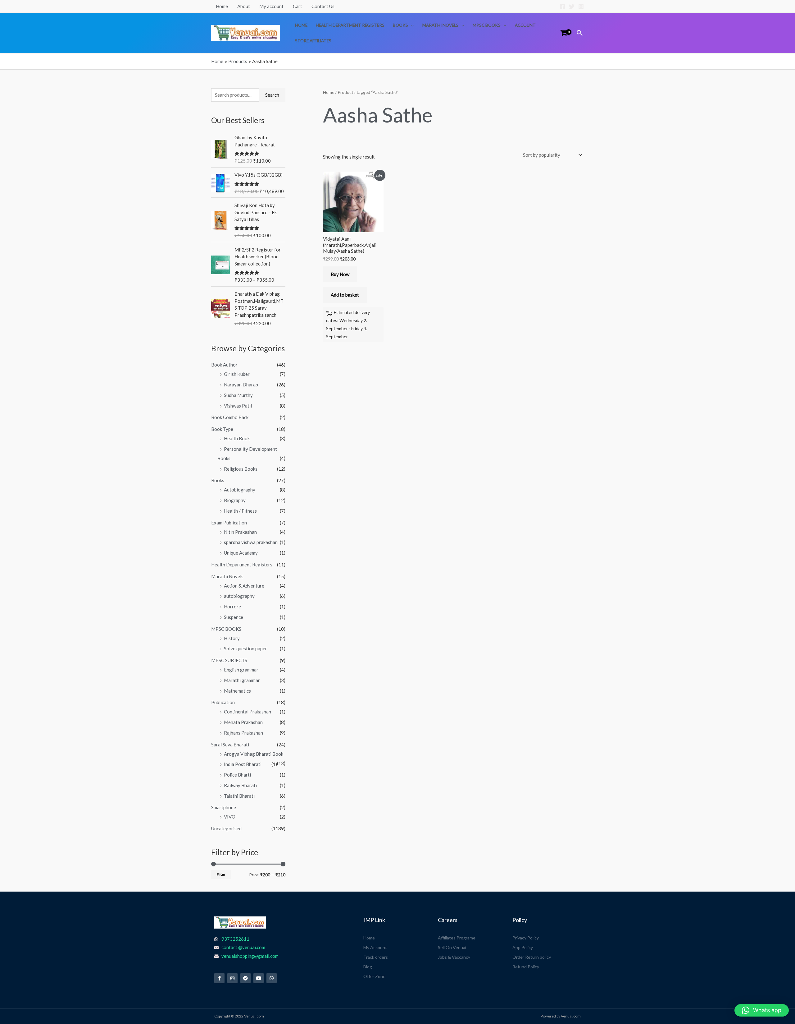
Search (272, 95)
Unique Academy (241, 553)
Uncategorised (226, 828)
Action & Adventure (244, 585)
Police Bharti (237, 774)
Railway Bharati (240, 785)
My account (271, 6)
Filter (221, 874)
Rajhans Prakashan (243, 733)
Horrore (232, 606)
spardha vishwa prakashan (251, 542)
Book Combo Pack (229, 417)
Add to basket (345, 295)
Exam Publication (229, 522)
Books (400, 25)
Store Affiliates (313, 40)
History (232, 638)
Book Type (222, 429)
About (243, 6)
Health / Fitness (240, 511)
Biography (235, 500)
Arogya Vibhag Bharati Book (253, 754)
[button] (580, 33)
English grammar (241, 669)
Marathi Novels (440, 25)
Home (222, 6)
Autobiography (239, 489)
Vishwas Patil (238, 405)
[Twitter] (572, 6)
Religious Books (240, 469)
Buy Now (340, 274)
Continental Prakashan (247, 711)
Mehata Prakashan (243, 722)
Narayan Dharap (241, 384)
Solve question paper (245, 648)
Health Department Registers (350, 25)
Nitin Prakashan (240, 532)
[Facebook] (562, 6)
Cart (297, 6)
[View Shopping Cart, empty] (564, 32)
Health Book (237, 438)
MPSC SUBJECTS (229, 660)
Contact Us (322, 6)
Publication (223, 702)
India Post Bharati (242, 764)
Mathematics (237, 691)
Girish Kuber (237, 374)
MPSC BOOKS (487, 25)
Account (525, 25)
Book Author (224, 364)
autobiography (239, 596)
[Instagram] (581, 6)
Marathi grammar (242, 680)
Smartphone (223, 807)
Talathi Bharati (239, 796)
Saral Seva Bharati (230, 744)
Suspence (233, 617)
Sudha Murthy (238, 395)
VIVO (229, 816)
